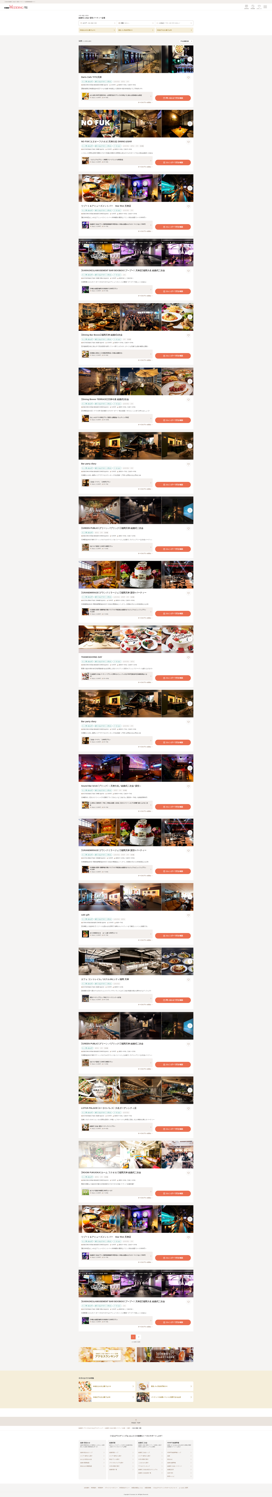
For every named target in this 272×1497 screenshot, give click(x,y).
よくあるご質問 (183, 1487)
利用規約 (93, 1487)
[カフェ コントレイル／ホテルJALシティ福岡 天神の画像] (136, 961)
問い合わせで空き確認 (174, 98)
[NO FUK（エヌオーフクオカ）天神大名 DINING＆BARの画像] (136, 123)
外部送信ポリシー (124, 1487)
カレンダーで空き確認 (174, 162)
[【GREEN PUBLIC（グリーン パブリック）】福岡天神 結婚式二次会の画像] (136, 510)
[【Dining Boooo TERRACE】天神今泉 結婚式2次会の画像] (136, 381)
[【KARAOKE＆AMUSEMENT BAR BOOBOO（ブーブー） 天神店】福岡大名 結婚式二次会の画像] (136, 252)
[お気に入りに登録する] (188, 77)
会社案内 (86, 1487)
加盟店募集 (148, 1487)
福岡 (128, 1428)
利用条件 (100, 1487)
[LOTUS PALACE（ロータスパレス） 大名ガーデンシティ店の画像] (136, 1090)
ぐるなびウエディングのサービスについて (165, 1487)
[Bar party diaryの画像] (136, 446)
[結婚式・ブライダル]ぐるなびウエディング (91, 1428)
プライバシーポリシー (111, 1487)
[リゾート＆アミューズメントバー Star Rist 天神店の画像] (136, 188)
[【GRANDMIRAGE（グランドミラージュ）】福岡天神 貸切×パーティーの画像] (136, 574)
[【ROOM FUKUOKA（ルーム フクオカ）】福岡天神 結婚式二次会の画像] (136, 1154)
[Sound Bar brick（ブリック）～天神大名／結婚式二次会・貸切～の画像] (136, 768)
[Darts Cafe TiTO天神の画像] (136, 59)
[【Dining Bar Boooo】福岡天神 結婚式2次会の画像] (136, 317)
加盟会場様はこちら (137, 1487)
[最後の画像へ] (190, 59)
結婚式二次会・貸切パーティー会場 (115, 1428)
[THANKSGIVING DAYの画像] (136, 639)
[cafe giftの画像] (136, 897)
